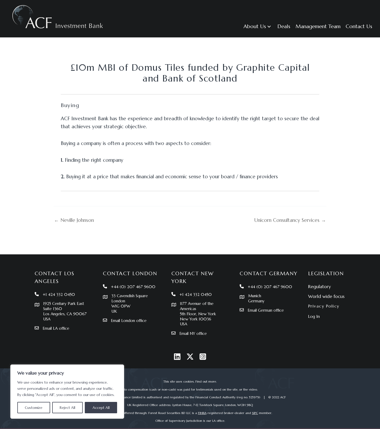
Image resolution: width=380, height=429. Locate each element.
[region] (67, 392)
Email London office (129, 320)
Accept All (101, 407)
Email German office (266, 310)
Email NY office (193, 333)
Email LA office (56, 328)
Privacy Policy (323, 306)
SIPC (255, 413)
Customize (33, 407)
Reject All (67, 407)
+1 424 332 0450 (59, 294)
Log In (314, 316)
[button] (269, 26)
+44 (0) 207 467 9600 (133, 286)
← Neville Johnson (74, 220)
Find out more (205, 381)
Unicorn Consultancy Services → (290, 220)
